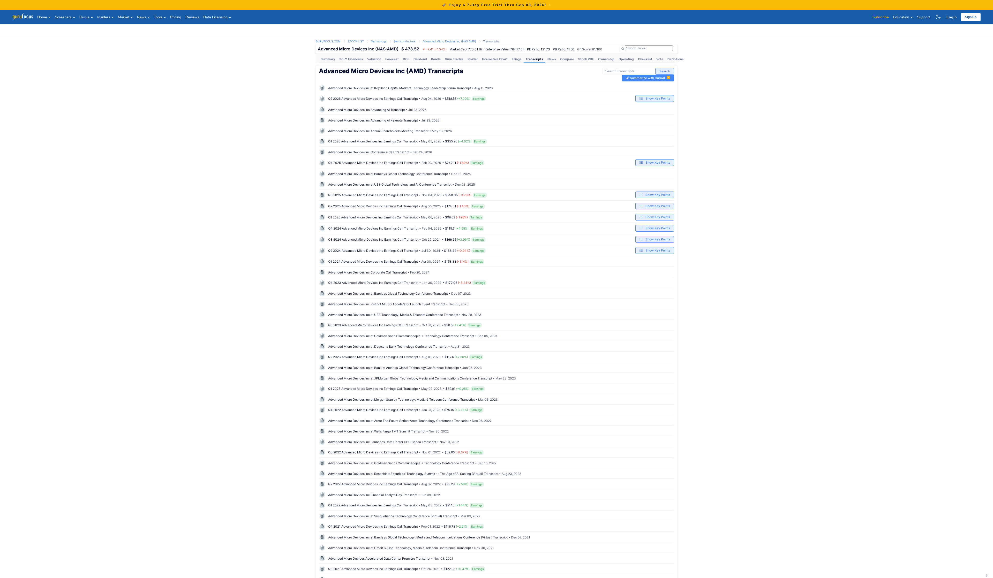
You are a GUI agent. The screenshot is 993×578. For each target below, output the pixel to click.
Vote (659, 59)
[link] (328, 41)
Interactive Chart (495, 59)
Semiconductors (405, 41)
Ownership (606, 59)
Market (124, 17)
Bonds (436, 59)
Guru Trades (454, 59)
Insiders (104, 17)
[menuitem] (328, 59)
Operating (626, 59)
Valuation (374, 59)
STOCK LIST (356, 41)
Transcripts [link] (491, 41)
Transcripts (534, 59)
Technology (379, 41)
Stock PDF (586, 59)
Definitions (675, 59)
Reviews (192, 17)
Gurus (85, 17)
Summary (328, 59)
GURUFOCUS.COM (328, 41)
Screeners (64, 17)
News (142, 17)
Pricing (175, 17)
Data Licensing (216, 17)
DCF (406, 59)
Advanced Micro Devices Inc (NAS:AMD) (449, 41)
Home (42, 17)
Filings (517, 59)
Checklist (645, 59)
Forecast (392, 59)
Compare (567, 59)
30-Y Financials (351, 59)
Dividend (420, 59)
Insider (473, 59)
